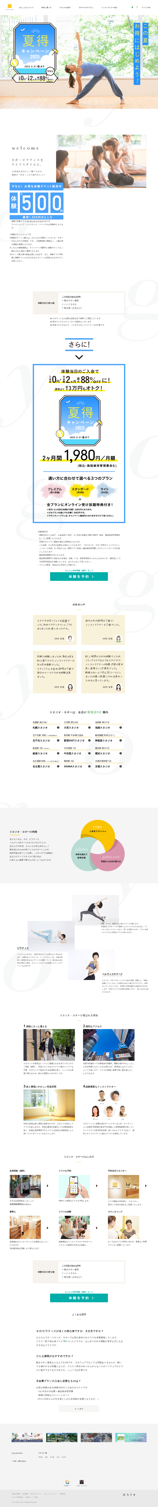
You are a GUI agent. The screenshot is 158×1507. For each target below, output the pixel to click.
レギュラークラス (35, 221)
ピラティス (23, 948)
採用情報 (62, 1494)
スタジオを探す (65, 7)
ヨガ (103, 917)
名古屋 (52, 1457)
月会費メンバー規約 (31, 1497)
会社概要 (25, 1494)
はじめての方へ (18, 1453)
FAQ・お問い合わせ (19, 1461)
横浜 (46, 1457)
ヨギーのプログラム (86, 7)
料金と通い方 (46, 7)
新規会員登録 (16, 1494)
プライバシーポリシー (50, 1494)
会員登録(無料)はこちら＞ (20, 1204)
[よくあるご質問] (137, 7)
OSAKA (64, 1457)
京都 (58, 1457)
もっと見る (79, 1409)
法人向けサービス (35, 1494)
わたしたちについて (26, 7)
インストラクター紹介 (109, 7)
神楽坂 (41, 1457)
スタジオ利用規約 (17, 1497)
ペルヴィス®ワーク (112, 974)
